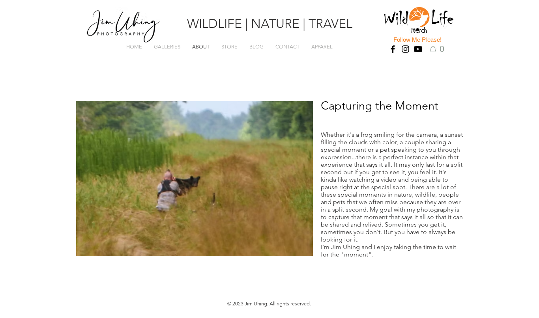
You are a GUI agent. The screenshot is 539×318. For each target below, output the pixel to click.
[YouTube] (418, 49)
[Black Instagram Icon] (405, 49)
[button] (439, 49)
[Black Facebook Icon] (393, 49)
